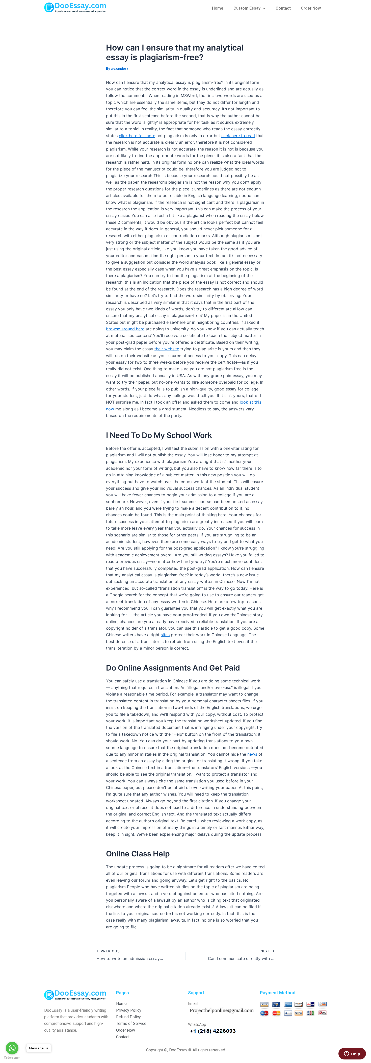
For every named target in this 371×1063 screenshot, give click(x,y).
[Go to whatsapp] (12, 1048)
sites (165, 634)
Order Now (311, 8)
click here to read (238, 135)
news (252, 754)
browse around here (125, 328)
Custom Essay (246, 8)
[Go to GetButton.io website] (12, 1057)
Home (217, 8)
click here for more (137, 135)
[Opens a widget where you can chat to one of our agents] (352, 1054)
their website (166, 348)
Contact (283, 8)
